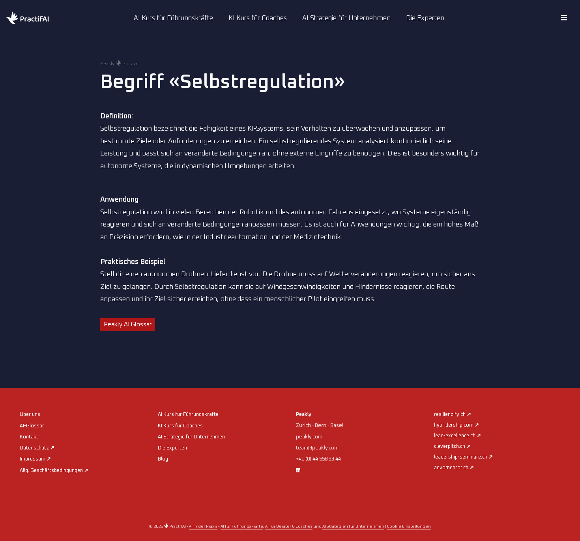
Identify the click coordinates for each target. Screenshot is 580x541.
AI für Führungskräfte (242, 526)
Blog (163, 459)
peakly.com (309, 437)
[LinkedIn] (298, 470)
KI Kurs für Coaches (257, 18)
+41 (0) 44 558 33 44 (318, 459)
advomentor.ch (454, 467)
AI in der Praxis (203, 526)
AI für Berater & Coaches (288, 526)
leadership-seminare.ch (463, 457)
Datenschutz (37, 448)
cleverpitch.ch (452, 446)
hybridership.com (456, 425)
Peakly (303, 414)
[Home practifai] (43, 18)
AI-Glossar (32, 426)
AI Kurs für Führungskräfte (173, 18)
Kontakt (29, 437)
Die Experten (425, 18)
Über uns (30, 414)
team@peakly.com (317, 448)
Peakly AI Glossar (128, 325)
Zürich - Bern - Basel (319, 425)
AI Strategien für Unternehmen (353, 526)
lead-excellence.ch (457, 435)
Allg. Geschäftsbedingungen (54, 470)
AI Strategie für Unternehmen (346, 18)
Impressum (35, 459)
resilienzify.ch (452, 414)
